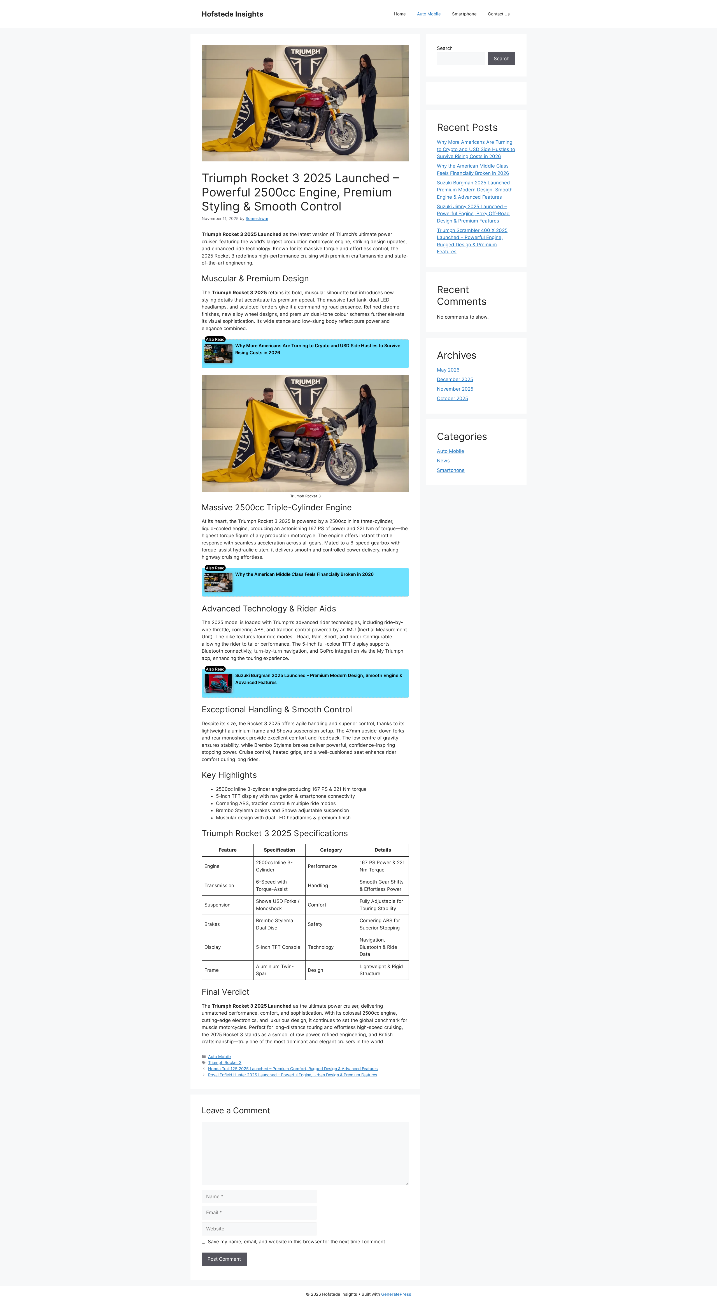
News (443, 460)
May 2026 (448, 370)
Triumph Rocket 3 (224, 1062)
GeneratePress (396, 1294)
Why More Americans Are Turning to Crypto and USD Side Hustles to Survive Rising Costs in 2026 (476, 149)
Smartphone (464, 14)
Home (400, 14)
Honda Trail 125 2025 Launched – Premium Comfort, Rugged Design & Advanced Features (293, 1068)
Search (445, 48)
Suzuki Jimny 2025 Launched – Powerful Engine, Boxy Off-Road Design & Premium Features (473, 214)
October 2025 (452, 398)
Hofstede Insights (232, 14)
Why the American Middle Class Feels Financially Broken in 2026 (304, 574)
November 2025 (455, 389)
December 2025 (455, 379)
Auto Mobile (429, 14)
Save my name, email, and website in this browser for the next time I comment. (297, 1241)
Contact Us (499, 14)
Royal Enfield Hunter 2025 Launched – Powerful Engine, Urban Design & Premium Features (292, 1074)
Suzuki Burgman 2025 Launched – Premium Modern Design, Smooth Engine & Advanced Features (475, 190)
